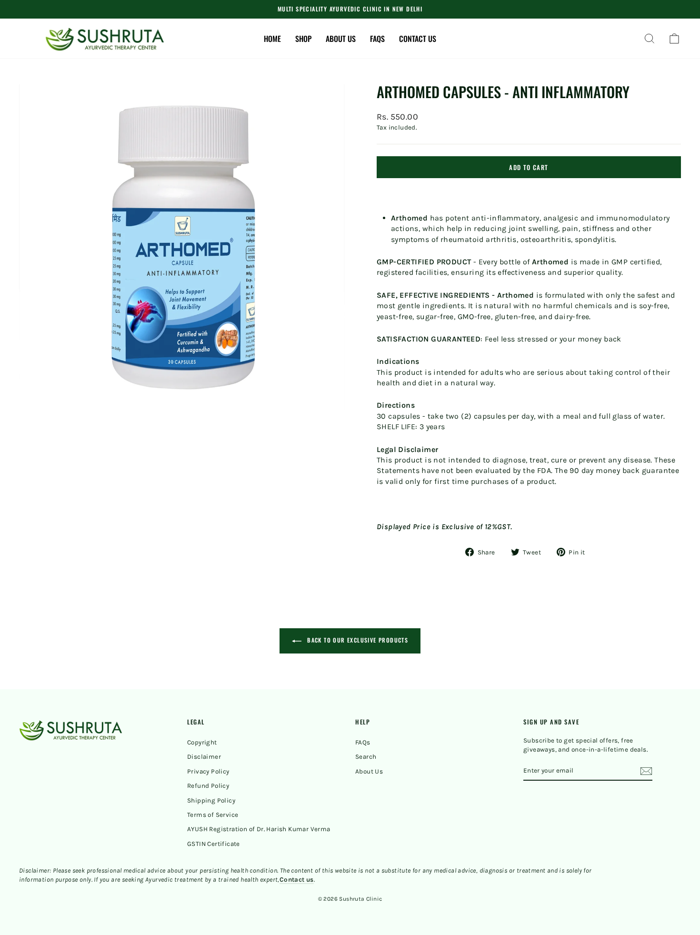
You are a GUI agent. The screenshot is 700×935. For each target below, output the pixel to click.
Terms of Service (212, 814)
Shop (303, 38)
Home (272, 38)
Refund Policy (208, 785)
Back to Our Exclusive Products (356, 640)
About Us (369, 771)
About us (341, 38)
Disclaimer (204, 756)
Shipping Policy (211, 800)
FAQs (377, 38)
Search (365, 756)
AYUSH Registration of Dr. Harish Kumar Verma (258, 829)
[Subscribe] (646, 770)
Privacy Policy (208, 771)
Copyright (202, 742)
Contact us (417, 38)
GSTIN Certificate (213, 843)
